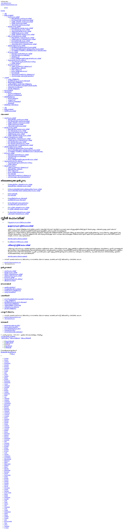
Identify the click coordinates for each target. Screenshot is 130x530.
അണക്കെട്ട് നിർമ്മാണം (15, 82)
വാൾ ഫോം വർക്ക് (13, 17)
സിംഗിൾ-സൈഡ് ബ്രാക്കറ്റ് (20, 55)
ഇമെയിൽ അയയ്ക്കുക (8, 352)
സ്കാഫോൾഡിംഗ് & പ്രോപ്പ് (17, 60)
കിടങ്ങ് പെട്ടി (15, 57)
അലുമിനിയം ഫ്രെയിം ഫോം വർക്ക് (19, 186)
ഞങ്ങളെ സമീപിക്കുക (11, 104)
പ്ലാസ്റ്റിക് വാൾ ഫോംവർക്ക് (20, 25)
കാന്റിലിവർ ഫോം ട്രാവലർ (17, 200)
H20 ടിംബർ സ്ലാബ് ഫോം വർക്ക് (22, 42)
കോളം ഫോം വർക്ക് (14, 26)
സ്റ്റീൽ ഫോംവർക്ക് (10, 111)
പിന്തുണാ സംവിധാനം (15, 87)
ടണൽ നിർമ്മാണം (14, 89)
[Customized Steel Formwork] (19, 222)
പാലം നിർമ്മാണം (13, 79)
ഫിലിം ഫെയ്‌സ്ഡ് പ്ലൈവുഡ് (21, 66)
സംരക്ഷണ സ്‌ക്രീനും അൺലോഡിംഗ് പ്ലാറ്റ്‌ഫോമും (29, 50)
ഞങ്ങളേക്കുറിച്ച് (9, 96)
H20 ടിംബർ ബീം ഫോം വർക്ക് (20, 41)
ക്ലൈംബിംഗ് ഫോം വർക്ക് (16, 45)
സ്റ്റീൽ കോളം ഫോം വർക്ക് (19, 33)
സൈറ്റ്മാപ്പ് (5, 338)
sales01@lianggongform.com (12, 262)
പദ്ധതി (6, 77)
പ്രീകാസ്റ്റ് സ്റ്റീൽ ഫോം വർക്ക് (19, 245)
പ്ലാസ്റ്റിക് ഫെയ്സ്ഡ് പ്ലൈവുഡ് (22, 74)
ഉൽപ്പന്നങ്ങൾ (8, 15)
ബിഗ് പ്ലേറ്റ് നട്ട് (16, 69)
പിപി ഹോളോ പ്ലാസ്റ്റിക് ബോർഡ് (22, 76)
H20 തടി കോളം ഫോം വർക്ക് (20, 29)
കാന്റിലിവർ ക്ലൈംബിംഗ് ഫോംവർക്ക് (23, 47)
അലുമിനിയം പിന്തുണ (18, 68)
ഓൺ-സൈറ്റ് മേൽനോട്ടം (12, 290)
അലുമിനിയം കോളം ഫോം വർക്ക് (22, 28)
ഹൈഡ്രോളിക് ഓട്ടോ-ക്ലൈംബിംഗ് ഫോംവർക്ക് (27, 49)
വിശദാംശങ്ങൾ (22, 238)
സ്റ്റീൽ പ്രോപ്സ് (15, 63)
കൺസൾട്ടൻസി (9, 287)
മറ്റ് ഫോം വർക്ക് (13, 52)
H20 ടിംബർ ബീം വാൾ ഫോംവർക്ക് (22, 20)
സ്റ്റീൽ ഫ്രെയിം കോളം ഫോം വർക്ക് (22, 34)
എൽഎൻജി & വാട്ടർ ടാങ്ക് (12, 305)
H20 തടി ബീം (15, 73)
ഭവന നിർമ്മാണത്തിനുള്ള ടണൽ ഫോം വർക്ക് (26, 58)
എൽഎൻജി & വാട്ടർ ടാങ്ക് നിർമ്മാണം (20, 84)
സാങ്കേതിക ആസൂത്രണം (12, 289)
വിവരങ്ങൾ (7, 92)
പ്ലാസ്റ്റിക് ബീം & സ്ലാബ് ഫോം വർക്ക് (23, 44)
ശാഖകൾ (11, 103)
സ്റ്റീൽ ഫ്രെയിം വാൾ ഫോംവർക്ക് (22, 21)
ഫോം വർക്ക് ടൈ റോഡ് (19, 71)
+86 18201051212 (9, 318)
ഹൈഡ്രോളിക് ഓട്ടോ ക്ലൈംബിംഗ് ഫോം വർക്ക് (24, 190)
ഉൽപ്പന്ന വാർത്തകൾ (15, 95)
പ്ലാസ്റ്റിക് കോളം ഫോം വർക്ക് (21, 31)
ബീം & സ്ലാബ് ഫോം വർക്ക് (17, 36)
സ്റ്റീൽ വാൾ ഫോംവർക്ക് (19, 23)
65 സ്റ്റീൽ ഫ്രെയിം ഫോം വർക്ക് (18, 209)
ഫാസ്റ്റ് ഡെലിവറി (10, 292)
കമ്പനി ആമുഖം (13, 98)
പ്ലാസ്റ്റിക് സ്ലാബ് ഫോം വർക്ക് (18, 213)
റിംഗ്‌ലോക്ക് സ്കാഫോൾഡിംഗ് (17, 204)
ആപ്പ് (13, 354)
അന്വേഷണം (12, 238)
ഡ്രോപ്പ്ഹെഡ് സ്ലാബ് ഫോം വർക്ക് (23, 39)
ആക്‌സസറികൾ (13, 65)
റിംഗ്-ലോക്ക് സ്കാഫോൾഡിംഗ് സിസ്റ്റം (23, 61)
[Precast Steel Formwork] (18, 242)
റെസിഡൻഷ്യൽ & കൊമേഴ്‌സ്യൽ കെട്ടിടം (22, 85)
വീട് (5, 13)
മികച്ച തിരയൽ (26, 338)
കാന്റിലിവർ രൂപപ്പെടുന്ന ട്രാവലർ (19, 81)
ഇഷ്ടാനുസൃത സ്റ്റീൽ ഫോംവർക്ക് (20, 226)
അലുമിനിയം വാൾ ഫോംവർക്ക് (21, 18)
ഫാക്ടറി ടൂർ (11, 100)
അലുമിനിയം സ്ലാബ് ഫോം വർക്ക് (22, 37)
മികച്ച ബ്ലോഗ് (15, 338)
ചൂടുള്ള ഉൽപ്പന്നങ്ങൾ (8, 336)
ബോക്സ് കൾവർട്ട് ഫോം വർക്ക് (21, 53)
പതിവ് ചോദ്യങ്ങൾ (14, 101)
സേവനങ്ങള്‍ (8, 90)
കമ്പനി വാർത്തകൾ (14, 93)
